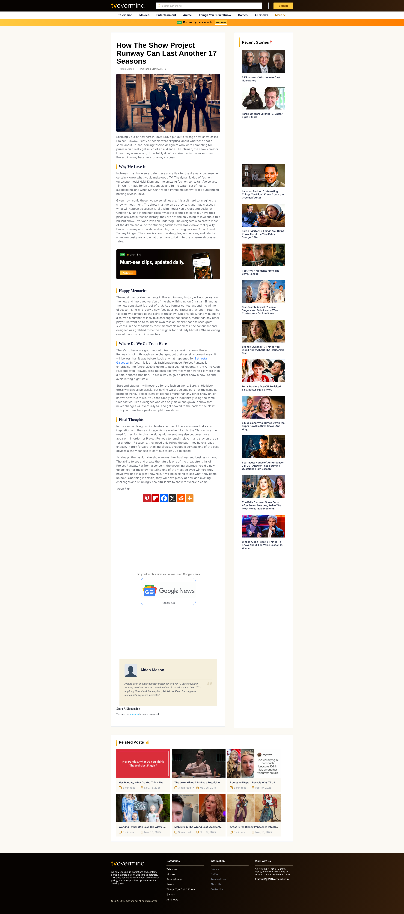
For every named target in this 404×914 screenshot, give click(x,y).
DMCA (214, 874)
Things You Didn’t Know (215, 15)
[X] (172, 498)
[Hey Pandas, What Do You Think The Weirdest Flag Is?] (143, 763)
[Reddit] (181, 498)
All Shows (261, 15)
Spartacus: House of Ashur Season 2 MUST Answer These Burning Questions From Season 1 (263, 465)
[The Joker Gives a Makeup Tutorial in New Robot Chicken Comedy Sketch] (199, 763)
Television (125, 15)
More (278, 15)
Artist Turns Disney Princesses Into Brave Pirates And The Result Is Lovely (275, 826)
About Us (216, 884)
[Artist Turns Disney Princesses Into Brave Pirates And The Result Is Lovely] (254, 808)
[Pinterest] (147, 498)
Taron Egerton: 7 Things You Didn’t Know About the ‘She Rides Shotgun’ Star (263, 234)
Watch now (221, 22)
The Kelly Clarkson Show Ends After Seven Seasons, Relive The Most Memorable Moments (261, 505)
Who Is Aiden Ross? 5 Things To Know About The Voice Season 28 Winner (262, 545)
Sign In (283, 5)
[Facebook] (164, 498)
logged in (134, 714)
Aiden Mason (127, 68)
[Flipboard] (155, 498)
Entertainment (166, 15)
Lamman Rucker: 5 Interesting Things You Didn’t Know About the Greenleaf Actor (263, 194)
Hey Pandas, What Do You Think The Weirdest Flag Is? (151, 782)
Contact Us (217, 889)
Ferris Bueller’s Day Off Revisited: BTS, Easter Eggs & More (262, 388)
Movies (144, 15)
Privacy (215, 869)
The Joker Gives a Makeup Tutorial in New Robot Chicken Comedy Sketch (219, 782)
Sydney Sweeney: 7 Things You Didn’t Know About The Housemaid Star (263, 350)
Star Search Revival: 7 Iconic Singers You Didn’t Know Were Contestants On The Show (260, 310)
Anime (187, 15)
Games (243, 15)
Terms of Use (218, 879)
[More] (189, 498)
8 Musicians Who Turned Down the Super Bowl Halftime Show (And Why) (263, 426)
